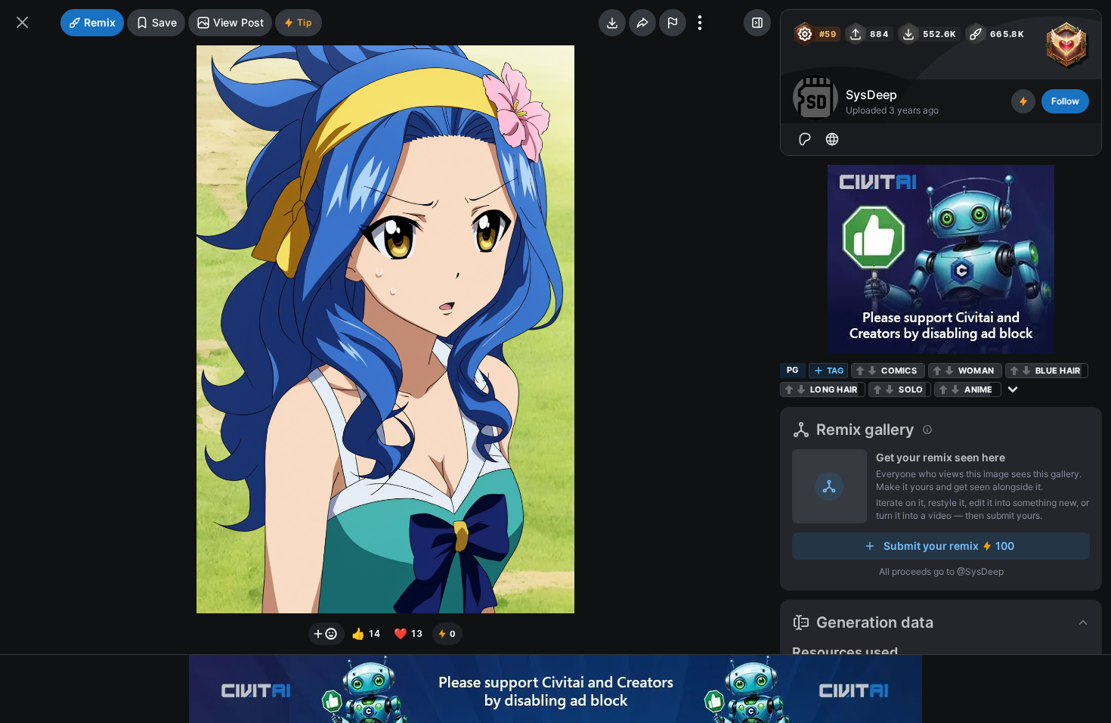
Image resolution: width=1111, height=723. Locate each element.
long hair (833, 389)
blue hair (1057, 370)
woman (976, 370)
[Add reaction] (326, 633)
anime (978, 389)
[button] (941, 622)
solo (911, 389)
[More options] (699, 22)
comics (899, 370)
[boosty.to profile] (832, 139)
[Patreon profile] (805, 139)
